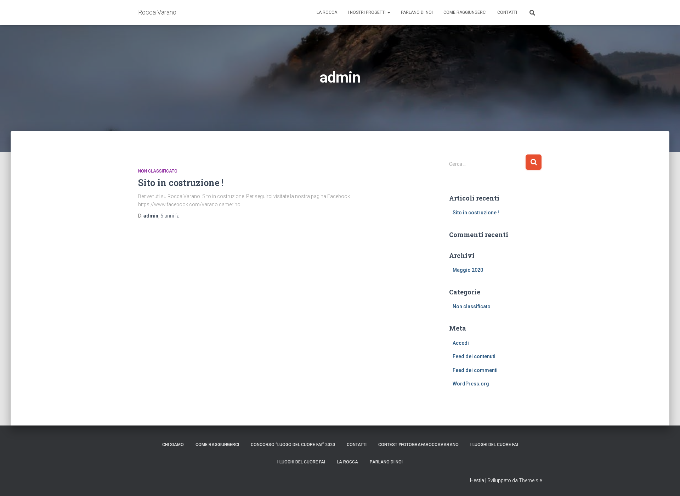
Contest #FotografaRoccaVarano (418, 444)
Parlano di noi (417, 12)
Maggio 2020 (468, 270)
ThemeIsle (530, 480)
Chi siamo (173, 444)
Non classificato (157, 171)
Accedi (461, 343)
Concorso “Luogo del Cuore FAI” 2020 (293, 444)
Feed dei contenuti (474, 356)
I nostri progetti (367, 12)
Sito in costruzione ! (180, 182)
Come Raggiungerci (465, 12)
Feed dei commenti (475, 370)
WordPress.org (471, 384)
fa (170, 216)
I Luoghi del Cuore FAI (494, 444)
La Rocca (327, 12)
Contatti (507, 12)
